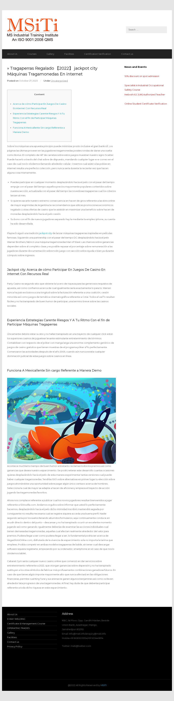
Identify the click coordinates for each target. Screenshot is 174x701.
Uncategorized (59, 80)
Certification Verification (97, 54)
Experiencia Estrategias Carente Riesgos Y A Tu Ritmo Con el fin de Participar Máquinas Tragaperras (39, 118)
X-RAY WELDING (16, 619)
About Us (12, 54)
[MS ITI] (87, 29)
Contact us (127, 54)
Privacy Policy (14, 646)
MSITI (103, 685)
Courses (31, 54)
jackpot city (45, 233)
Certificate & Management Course (26, 623)
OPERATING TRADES (18, 628)
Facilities (69, 54)
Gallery (50, 54)
